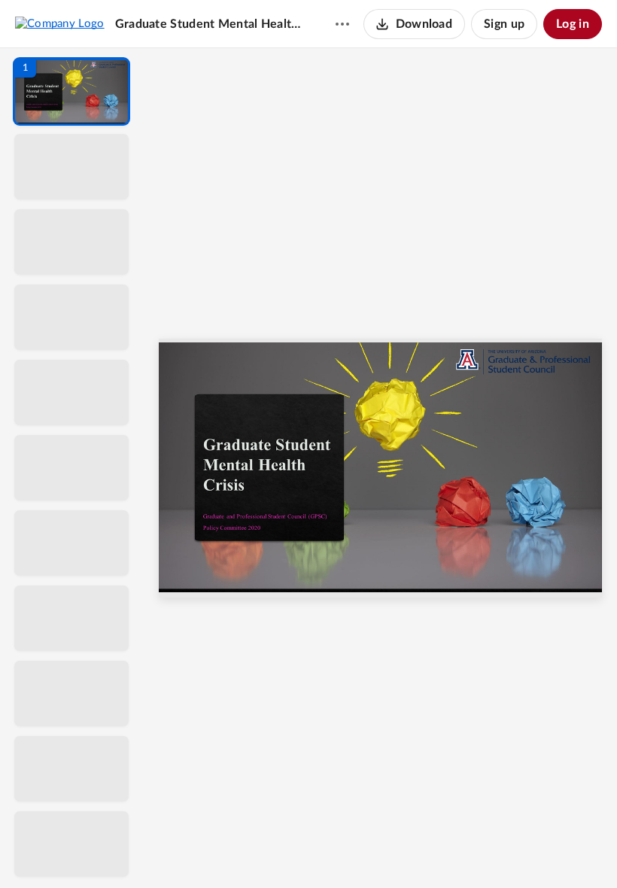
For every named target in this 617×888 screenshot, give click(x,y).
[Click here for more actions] (342, 24)
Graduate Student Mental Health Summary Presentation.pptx (210, 24)
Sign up (504, 24)
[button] (71, 91)
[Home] (60, 23)
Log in (572, 24)
